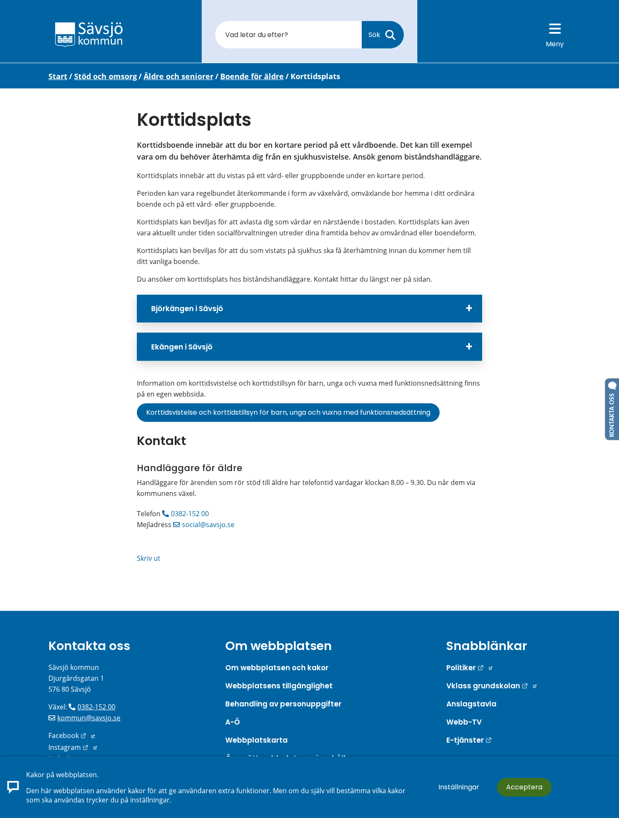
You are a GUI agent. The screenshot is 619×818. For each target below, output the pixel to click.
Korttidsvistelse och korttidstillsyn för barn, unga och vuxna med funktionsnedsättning (288, 412)
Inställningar (458, 787)
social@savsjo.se (208, 524)
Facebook (71, 735)
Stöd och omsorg (105, 76)
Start (57, 76)
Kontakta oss (89, 645)
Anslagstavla (471, 704)
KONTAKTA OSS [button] (612, 413)
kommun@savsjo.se (88, 717)
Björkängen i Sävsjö (187, 309)
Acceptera (524, 787)
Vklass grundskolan (491, 686)
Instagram (72, 747)
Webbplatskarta (256, 740)
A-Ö (232, 722)
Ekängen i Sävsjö (182, 347)
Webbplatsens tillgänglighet (279, 686)
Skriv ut (148, 558)
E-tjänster (469, 740)
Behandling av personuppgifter (283, 704)
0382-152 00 (190, 513)
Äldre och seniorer (178, 76)
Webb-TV (464, 722)
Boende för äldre (252, 76)
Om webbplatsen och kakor (276, 668)
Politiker (469, 668)
